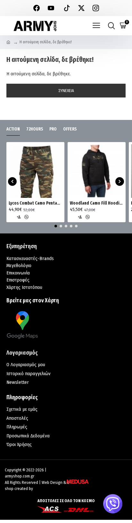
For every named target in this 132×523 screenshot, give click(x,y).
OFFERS (70, 129)
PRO (53, 129)
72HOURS (34, 129)
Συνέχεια (66, 90)
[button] (12, 181)
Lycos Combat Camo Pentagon (35, 203)
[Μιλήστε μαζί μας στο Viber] (112, 503)
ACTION (13, 129)
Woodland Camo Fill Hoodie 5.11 (96, 203)
